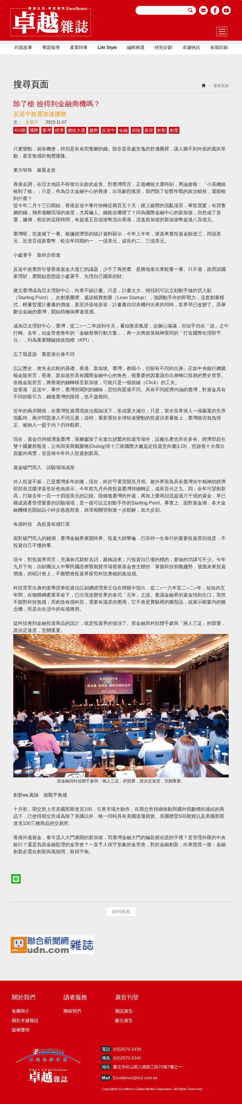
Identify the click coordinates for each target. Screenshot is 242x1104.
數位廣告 (124, 1020)
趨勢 (93, 130)
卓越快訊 (191, 47)
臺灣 (46, 130)
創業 (174, 130)
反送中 (108, 130)
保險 (136, 130)
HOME (50, 21)
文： (17, 122)
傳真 (106, 1058)
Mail (106, 1077)
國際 (34, 130)
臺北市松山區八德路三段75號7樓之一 (147, 1066)
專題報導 (51, 47)
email (203, 10)
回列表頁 (121, 911)
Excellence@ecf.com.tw (135, 1077)
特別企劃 (163, 47)
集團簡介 (21, 1010)
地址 (106, 1066)
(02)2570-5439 (127, 1049)
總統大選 (76, 130)
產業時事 (79, 47)
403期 (20, 130)
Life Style (107, 47)
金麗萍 (31, 122)
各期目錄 (219, 47)
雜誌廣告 (124, 1010)
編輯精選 (136, 47)
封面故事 (23, 47)
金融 (123, 130)
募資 (148, 130)
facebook (215, 10)
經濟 (59, 130)
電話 (106, 1049)
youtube (226, 10)
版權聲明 (21, 1029)
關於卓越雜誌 (25, 1020)
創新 (161, 130)
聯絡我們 (72, 1010)
